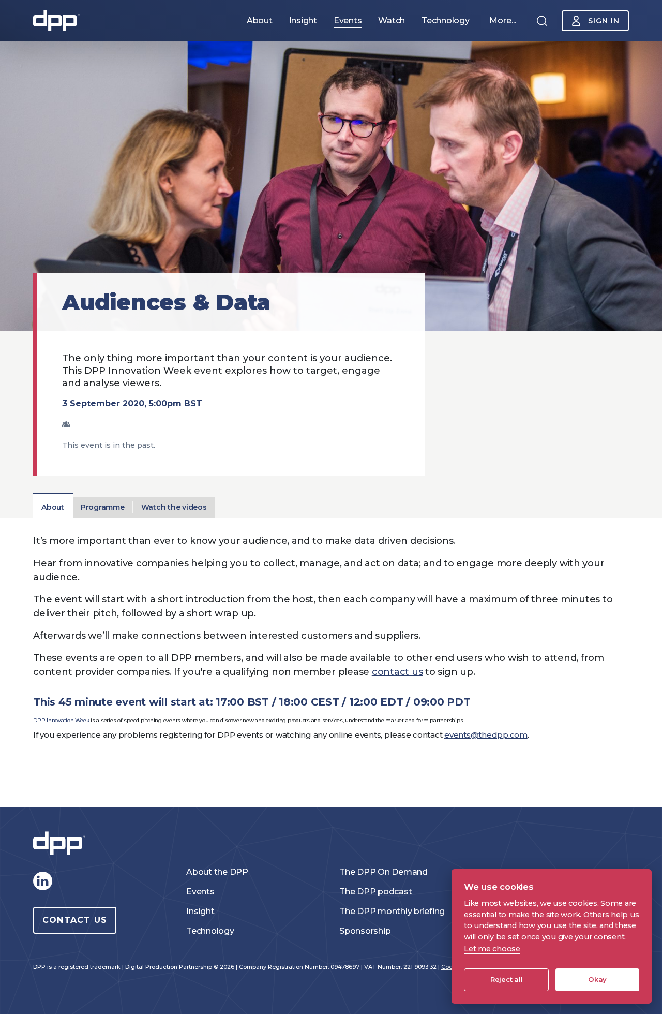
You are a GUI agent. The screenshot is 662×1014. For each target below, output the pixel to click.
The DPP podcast (375, 892)
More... (502, 20)
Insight (200, 911)
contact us (397, 672)
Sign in (604, 20)
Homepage (56, 20)
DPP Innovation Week (61, 720)
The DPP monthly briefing (392, 911)
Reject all (506, 979)
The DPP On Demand (383, 872)
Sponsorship (364, 931)
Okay (597, 979)
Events (200, 892)
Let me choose (492, 948)
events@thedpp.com (486, 735)
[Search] (542, 20)
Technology (210, 931)
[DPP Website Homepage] (61, 843)
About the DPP (217, 872)
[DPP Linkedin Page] (42, 881)
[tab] (52, 507)
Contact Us (74, 920)
